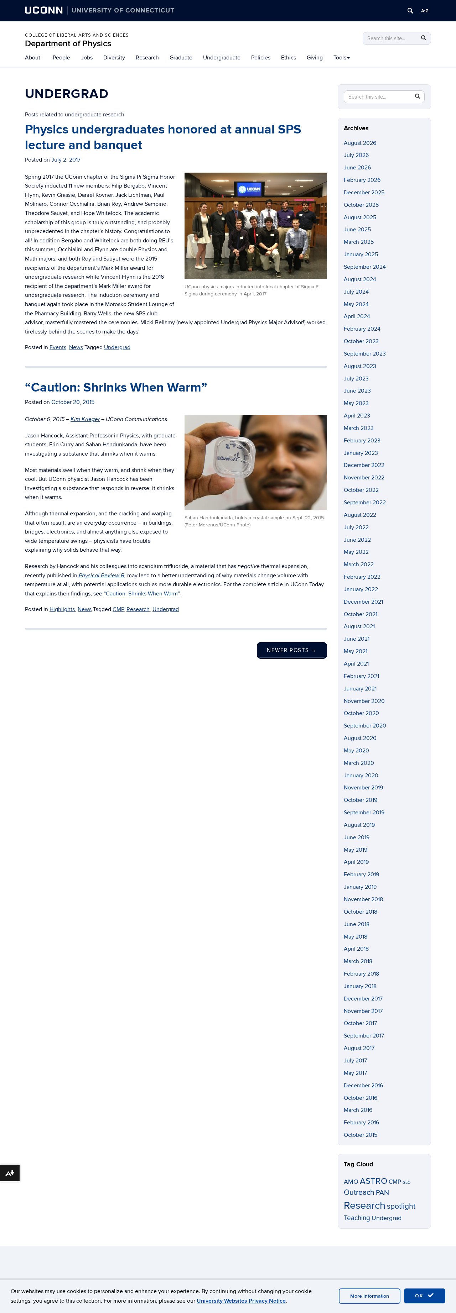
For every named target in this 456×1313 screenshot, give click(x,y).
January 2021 (360, 688)
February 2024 (362, 328)
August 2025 (360, 217)
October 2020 (361, 713)
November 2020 (364, 701)
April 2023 (357, 415)
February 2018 (361, 973)
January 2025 (361, 254)
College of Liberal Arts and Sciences (77, 35)
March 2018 (358, 961)
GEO (406, 1182)
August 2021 (359, 626)
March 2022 (359, 564)
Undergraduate (221, 57)
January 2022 (361, 589)
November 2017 (363, 1011)
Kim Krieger (85, 419)
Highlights (62, 609)
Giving (315, 57)
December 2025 (364, 192)
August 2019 (359, 825)
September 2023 (365, 353)
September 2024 (365, 267)
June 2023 (357, 390)
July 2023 (356, 378)
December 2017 (363, 998)
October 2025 (361, 205)
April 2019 (356, 862)
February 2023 (362, 440)
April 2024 (357, 316)
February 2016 (361, 1122)
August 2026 (360, 143)
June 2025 (357, 229)
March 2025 (359, 242)
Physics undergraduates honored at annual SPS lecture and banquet (163, 137)
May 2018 (355, 936)
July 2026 (356, 155)
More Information (369, 1296)
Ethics (288, 57)
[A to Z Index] (424, 10)
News (76, 347)
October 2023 (361, 341)
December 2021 (363, 601)
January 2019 (360, 887)
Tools (339, 57)
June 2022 (357, 539)
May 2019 (355, 850)
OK (420, 1296)
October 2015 (360, 1135)
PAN (382, 1192)
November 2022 (364, 477)
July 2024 (356, 291)
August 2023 (360, 366)
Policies (260, 57)
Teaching (357, 1218)
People (61, 57)
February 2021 (361, 676)
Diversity (114, 57)
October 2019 (360, 800)
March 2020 (359, 763)
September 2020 (365, 725)
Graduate (181, 57)
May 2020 (356, 750)
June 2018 (356, 924)
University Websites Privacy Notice (241, 1300)
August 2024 (360, 279)
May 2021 (355, 651)
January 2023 (361, 453)
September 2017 (364, 1035)
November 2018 (363, 899)
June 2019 (356, 837)
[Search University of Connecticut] (410, 10)
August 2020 (360, 738)
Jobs (87, 57)
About (32, 57)
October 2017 (360, 1023)
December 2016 (363, 1085)
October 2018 (360, 911)
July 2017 (355, 1060)
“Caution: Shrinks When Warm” (116, 387)
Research (147, 57)
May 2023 (356, 403)
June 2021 (356, 638)
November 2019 (363, 787)
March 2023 (359, 428)
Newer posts (292, 650)
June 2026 (357, 167)
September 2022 (365, 502)
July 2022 (356, 527)
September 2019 (364, 812)
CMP (118, 609)
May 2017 (355, 1073)
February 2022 (362, 577)
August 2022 (360, 515)
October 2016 (360, 1098)
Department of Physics (68, 43)
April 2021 (356, 663)
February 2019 (361, 874)
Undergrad (117, 347)
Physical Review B (101, 575)
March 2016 (358, 1110)
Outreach (359, 1192)
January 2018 (360, 986)
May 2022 (356, 552)
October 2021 (360, 614)
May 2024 (356, 304)
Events (58, 347)
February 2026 (362, 180)
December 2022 (364, 465)
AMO (351, 1182)
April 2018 (356, 948)
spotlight (401, 1206)
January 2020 (361, 775)
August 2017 (359, 1048)
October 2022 (361, 490)
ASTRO (373, 1181)
